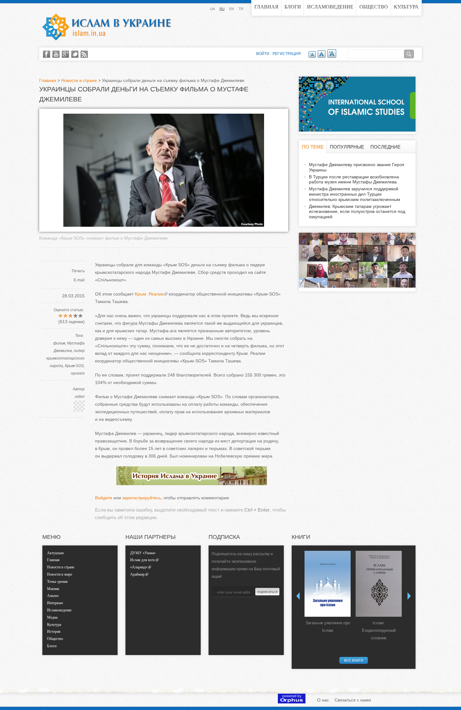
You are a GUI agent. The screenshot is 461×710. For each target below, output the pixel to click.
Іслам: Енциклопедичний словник (379, 630)
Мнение (53, 589)
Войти (262, 53)
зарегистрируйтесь (141, 497)
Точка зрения (57, 581)
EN (231, 9)
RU (222, 9)
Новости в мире (59, 574)
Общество (373, 6)
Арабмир (137, 574)
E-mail (79, 280)
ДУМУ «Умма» (143, 553)
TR (241, 9)
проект (78, 373)
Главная (266, 6)
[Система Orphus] (291, 701)
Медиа (52, 617)
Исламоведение (330, 6)
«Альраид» (138, 567)
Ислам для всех (142, 560)
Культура (406, 6)
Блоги (292, 6)
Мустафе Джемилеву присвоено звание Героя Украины (356, 167)
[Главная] (106, 27)
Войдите (103, 497)
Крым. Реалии (149, 293)
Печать (78, 271)
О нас (323, 699)
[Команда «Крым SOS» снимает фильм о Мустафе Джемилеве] (163, 225)
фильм (59, 343)
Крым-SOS (74, 366)
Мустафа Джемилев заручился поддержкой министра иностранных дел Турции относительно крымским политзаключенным (354, 194)
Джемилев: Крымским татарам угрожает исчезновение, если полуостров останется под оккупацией (357, 212)
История (54, 631)
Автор (79, 389)
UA (212, 9)
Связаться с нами (353, 699)
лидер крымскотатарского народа (65, 358)
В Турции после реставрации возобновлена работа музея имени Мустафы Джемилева (354, 179)
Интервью (55, 603)
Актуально (55, 553)
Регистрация (287, 53)
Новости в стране (79, 80)
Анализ (53, 595)
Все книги (353, 660)
